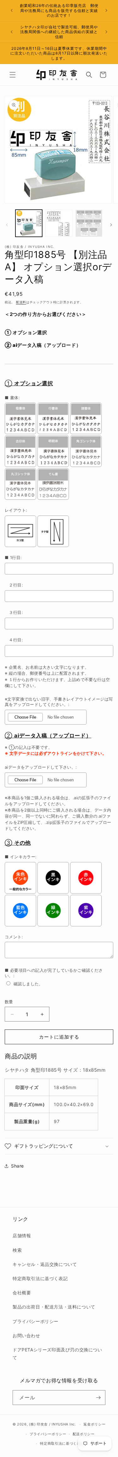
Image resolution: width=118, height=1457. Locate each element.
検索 (17, 1250)
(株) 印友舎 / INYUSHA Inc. (52, 1424)
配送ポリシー (84, 1434)
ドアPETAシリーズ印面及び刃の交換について (57, 1353)
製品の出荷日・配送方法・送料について (54, 1306)
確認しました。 (28, 983)
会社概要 (22, 1292)
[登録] (98, 1397)
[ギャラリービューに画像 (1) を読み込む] (28, 223)
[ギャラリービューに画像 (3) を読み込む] (89, 223)
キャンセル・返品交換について (45, 1264)
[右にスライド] (111, 225)
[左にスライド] (7, 225)
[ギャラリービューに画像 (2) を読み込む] (58, 223)
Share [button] (17, 1166)
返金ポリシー (94, 1424)
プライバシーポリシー (36, 1321)
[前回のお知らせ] (12, 10)
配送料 (21, 302)
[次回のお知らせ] (106, 10)
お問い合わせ (26, 1335)
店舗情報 (22, 1235)
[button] (13, 75)
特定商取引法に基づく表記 (40, 1278)
